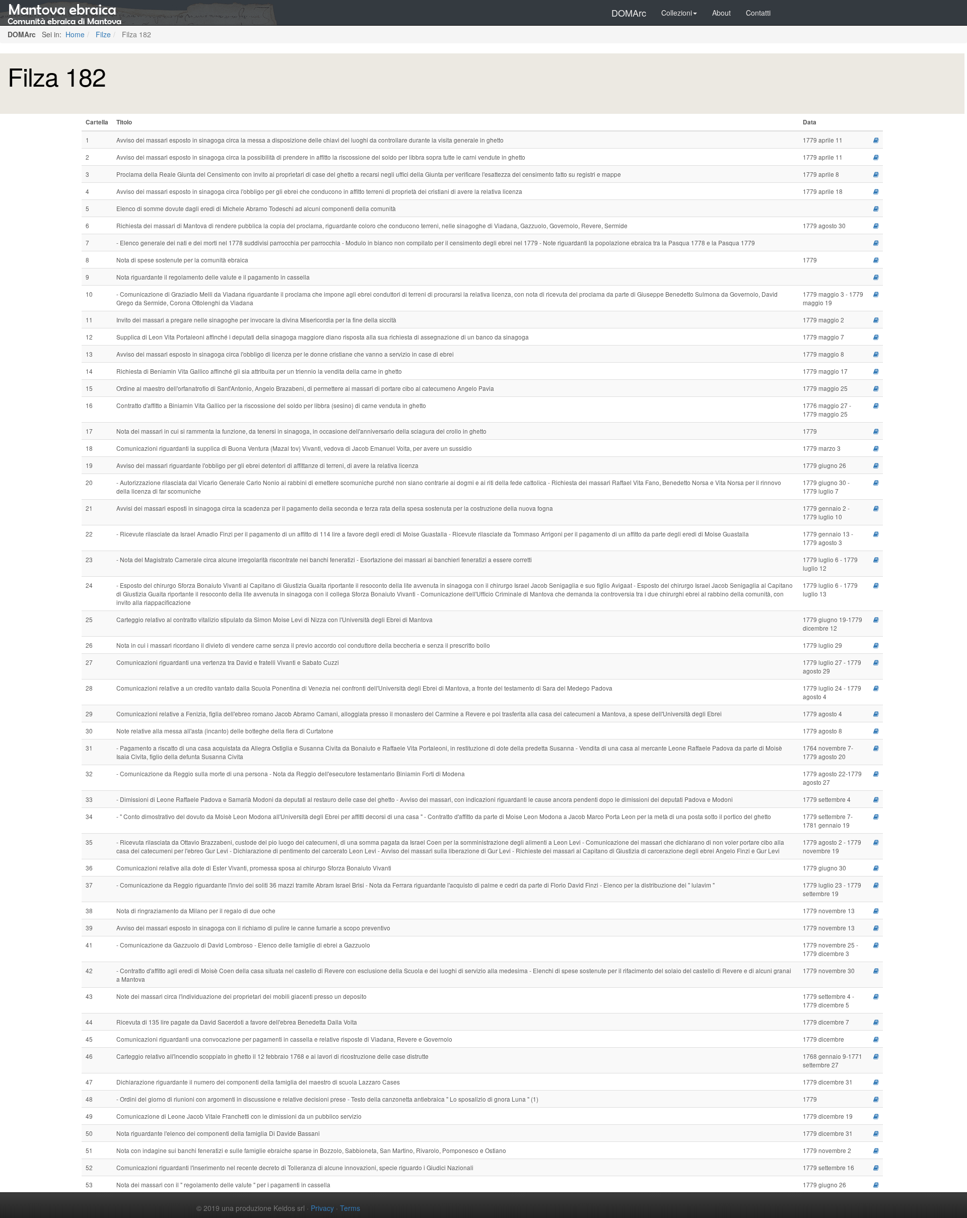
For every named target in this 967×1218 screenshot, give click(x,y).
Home (74, 34)
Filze (102, 34)
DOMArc (628, 12)
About (721, 13)
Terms (350, 1208)
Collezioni (676, 13)
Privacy (322, 1208)
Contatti (758, 13)
